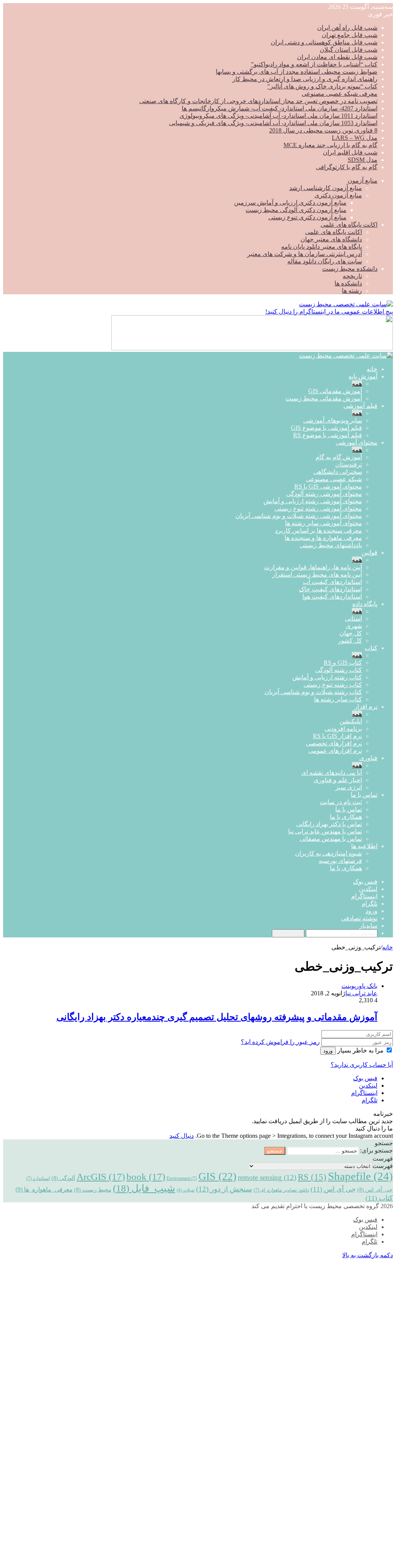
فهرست (382, 1166)
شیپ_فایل (144, 1188)
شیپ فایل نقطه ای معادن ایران (337, 57)
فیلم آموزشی (360, 405)
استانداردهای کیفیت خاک (330, 589)
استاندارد (38, 1178)
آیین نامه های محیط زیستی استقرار (317, 574)
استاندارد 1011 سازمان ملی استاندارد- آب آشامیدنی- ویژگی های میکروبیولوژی (278, 115)
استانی (353, 618)
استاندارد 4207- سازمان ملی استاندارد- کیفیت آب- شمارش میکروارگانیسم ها (279, 108)
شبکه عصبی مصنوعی (334, 479)
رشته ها (352, 290)
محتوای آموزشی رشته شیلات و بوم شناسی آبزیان (299, 516)
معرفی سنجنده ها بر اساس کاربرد (318, 530)
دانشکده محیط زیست (349, 268)
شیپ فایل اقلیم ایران (350, 152)
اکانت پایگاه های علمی (349, 224)
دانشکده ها (348, 283)
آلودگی (63, 1178)
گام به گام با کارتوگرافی (346, 167)
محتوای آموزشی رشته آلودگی (324, 494)
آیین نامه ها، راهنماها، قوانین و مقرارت (313, 567)
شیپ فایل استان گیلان (348, 49)
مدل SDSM (362, 159)
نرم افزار (365, 706)
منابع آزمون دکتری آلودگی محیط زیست (296, 210)
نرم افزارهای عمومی (335, 750)
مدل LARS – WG (354, 137)
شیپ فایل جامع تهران (349, 35)
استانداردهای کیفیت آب (332, 582)
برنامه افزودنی (343, 728)
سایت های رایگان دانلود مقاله (324, 261)
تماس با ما (364, 794)
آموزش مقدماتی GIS (335, 391)
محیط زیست (92, 1190)
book (145, 1176)
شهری (354, 626)
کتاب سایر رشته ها (338, 699)
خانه (372, 369)
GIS (217, 1176)
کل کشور (350, 640)
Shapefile (360, 1176)
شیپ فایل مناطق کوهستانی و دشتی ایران (324, 42)
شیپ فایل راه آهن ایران (347, 27)
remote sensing (267, 1177)
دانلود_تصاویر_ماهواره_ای (281, 1190)
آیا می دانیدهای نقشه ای (331, 772)
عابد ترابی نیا (361, 993)
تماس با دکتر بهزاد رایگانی (329, 824)
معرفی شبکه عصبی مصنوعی (339, 93)
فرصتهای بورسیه (340, 860)
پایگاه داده (364, 604)
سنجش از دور (224, 1189)
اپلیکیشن (351, 721)
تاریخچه (352, 276)
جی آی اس (333, 1189)
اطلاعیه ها (364, 846)
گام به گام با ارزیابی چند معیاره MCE (330, 145)
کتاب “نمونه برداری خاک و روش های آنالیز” (322, 86)
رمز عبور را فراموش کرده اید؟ (280, 1042)
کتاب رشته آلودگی (338, 670)
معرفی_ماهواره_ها (44, 1189)
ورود (328, 1051)
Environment (182, 1178)
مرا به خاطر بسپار (360, 1050)
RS (312, 1177)
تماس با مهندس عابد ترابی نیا (325, 831)
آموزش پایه (362, 376)
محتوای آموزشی (356, 442)
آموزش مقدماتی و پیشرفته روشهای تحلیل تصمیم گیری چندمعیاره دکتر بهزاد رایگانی (216, 1017)
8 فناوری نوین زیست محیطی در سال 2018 (323, 130)
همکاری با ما (346, 816)
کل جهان (351, 633)
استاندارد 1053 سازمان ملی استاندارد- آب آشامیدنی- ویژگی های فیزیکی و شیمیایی (273, 123)
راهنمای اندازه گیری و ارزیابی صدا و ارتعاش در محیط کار (304, 79)
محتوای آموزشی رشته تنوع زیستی (318, 508)
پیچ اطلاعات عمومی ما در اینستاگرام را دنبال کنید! (329, 311)
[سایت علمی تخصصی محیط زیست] (346, 304)
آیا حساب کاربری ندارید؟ (362, 1064)
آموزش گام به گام (339, 457)
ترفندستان (348, 464)
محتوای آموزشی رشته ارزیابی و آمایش (312, 501)
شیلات (186, 1190)
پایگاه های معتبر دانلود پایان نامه (321, 246)
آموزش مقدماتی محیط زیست (323, 398)
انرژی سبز (348, 787)
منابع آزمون (362, 180)
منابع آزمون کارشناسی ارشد (325, 188)
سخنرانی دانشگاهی (337, 472)
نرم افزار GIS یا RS (337, 736)
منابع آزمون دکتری (338, 195)
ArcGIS (101, 1176)
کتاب (371, 648)
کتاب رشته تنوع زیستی (333, 684)
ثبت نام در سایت (341, 802)
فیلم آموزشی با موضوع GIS (326, 427)
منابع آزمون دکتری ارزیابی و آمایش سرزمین (290, 202)
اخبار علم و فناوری (338, 780)
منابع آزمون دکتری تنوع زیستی (307, 217)
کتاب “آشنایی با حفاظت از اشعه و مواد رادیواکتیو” (314, 64)
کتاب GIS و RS (343, 662)
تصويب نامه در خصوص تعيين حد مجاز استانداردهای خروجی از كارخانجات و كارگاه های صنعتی (258, 101)
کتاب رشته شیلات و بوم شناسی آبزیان (313, 692)
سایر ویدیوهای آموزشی (332, 420)
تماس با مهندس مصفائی (331, 838)
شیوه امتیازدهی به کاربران (328, 853)
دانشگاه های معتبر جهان (331, 239)
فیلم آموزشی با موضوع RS (327, 435)
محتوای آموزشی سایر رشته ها (323, 523)
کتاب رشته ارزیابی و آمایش (327, 677)
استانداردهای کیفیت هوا (332, 596)
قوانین (369, 552)
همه (357, 383)
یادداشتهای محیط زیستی (331, 545)
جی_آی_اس (375, 1190)
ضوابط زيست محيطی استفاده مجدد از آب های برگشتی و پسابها (296, 71)
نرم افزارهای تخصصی (334, 743)
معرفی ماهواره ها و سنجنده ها (323, 538)
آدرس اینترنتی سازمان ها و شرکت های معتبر (304, 254)
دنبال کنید (181, 1135)
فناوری (368, 758)
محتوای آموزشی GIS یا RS (328, 486)
